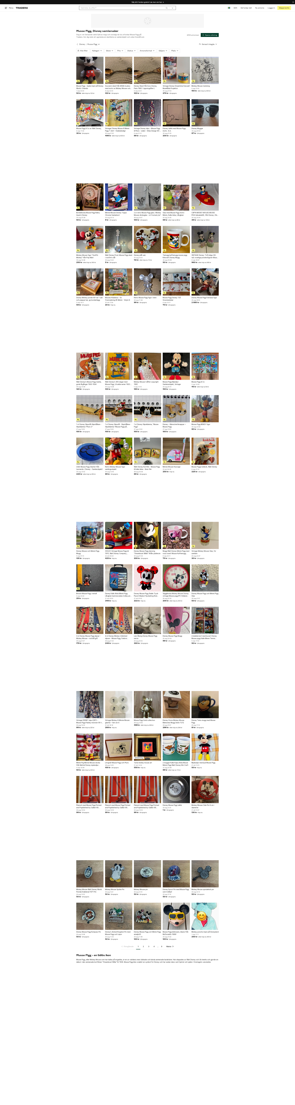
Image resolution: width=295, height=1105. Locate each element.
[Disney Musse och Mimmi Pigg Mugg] (89, 535)
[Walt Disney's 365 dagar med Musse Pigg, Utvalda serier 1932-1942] (118, 366)
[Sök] (166, 8)
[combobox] (124, 8)
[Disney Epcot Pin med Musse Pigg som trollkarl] (176, 873)
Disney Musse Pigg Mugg (172, 636)
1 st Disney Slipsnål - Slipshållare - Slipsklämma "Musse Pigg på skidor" (118, 425)
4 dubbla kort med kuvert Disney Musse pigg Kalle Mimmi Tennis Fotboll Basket (204, 637)
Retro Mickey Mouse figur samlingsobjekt (115, 468)
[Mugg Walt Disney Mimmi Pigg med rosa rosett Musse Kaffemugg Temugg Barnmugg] (176, 535)
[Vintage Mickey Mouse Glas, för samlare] (205, 535)
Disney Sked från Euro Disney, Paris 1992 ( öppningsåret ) (145, 87)
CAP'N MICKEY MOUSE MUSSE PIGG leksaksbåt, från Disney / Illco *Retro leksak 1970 (205, 214)
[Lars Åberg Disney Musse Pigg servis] (147, 620)
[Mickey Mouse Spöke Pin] (118, 873)
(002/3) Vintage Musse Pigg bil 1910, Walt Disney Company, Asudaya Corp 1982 (117, 552)
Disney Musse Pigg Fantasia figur (204, 298)
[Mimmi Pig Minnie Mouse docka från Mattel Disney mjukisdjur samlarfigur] (89, 747)
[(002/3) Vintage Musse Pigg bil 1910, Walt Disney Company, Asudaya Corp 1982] (118, 535)
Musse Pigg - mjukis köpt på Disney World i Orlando (89, 87)
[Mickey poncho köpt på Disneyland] (205, 916)
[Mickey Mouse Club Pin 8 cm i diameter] (205, 789)
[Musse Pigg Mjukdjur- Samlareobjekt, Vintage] (176, 366)
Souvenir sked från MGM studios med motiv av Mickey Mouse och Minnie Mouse (117, 87)
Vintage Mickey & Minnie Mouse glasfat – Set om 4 (117, 721)
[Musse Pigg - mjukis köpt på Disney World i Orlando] (89, 70)
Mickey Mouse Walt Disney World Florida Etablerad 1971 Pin (89, 890)
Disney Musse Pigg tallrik (172, 805)
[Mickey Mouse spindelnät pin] (205, 873)
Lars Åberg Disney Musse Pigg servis (145, 637)
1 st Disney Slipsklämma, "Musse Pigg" (146, 425)
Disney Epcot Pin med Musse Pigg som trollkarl (176, 890)
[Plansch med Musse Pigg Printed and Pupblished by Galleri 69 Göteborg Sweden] (89, 789)
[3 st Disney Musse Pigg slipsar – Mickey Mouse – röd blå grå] (89, 620)
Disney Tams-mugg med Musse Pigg (203, 721)
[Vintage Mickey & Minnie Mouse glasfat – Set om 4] (118, 704)
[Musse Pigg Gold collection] (147, 704)
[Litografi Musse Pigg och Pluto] (118, 747)
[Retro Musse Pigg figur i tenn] (147, 282)
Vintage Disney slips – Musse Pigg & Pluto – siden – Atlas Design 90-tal (147, 129)
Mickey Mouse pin (141, 889)
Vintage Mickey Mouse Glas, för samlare (204, 552)
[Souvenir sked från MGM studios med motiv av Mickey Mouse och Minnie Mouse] (118, 70)
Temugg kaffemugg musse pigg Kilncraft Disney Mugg (175, 256)
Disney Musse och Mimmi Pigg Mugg (87, 552)
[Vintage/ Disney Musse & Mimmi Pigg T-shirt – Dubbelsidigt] (118, 112)
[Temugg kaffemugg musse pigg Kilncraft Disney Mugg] (176, 239)
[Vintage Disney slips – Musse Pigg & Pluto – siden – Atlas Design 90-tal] (147, 112)
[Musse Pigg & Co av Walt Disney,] (89, 112)
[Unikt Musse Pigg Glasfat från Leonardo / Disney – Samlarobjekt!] (89, 451)
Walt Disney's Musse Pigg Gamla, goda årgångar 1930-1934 (88, 383)
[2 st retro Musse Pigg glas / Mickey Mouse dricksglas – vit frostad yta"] (147, 197)
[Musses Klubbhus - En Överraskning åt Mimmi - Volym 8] (118, 282)
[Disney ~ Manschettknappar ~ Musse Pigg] (176, 408)
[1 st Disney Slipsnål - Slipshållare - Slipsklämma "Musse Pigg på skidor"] (118, 408)
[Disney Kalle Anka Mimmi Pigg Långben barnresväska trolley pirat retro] (118, 577)
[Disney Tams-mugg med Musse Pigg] (205, 704)
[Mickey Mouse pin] (147, 873)
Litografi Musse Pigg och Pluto (117, 763)
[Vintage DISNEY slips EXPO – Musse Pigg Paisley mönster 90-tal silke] (89, 704)
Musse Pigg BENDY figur (201, 424)
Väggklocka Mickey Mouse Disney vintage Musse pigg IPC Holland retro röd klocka (176, 594)
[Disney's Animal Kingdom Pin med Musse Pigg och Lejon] (118, 916)
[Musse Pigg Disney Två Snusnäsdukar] (176, 282)
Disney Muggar (197, 128)
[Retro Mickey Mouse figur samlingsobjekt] (118, 451)
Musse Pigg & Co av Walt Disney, (89, 128)
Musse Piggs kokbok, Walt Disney (204, 467)
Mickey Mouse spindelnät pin (203, 889)
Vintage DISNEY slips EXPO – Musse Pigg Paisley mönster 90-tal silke (89, 721)
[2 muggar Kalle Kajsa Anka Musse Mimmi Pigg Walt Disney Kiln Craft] (176, 747)
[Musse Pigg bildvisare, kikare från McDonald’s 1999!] (176, 916)
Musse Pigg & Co (198, 382)
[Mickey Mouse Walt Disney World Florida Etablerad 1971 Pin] (89, 873)
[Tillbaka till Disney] (77, 44)
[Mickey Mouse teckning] (205, 70)
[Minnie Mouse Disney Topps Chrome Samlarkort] (118, 197)
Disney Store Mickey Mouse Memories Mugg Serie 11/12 (173, 721)
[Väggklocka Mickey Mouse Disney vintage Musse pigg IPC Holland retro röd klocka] (176, 577)
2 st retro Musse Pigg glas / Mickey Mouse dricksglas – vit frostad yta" (147, 214)
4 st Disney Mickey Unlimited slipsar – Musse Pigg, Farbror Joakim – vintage (116, 637)
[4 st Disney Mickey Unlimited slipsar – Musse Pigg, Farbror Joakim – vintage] (118, 620)
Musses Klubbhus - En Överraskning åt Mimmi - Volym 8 (117, 299)
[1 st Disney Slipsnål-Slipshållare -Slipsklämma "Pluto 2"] (89, 408)
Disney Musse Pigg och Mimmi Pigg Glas (205, 594)
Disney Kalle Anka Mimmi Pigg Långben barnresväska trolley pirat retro (118, 594)
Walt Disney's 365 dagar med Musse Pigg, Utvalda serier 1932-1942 (118, 383)
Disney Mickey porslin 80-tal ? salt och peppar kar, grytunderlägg (89, 299)
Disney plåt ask (140, 255)
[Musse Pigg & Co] (205, 366)
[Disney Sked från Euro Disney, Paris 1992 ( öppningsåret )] (147, 70)
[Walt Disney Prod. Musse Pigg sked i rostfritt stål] (118, 239)
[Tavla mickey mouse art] (147, 747)
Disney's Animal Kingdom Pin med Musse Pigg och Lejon (117, 933)
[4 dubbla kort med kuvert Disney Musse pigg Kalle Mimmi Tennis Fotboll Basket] (205, 620)
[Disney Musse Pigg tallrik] (176, 789)
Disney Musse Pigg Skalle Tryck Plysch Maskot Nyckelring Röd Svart (146, 594)
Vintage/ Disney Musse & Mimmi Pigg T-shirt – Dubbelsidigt (117, 129)
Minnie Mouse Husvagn (171, 467)
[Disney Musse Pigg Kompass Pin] (89, 916)
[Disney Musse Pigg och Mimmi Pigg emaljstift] (147, 916)
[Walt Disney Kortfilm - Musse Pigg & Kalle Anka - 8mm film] (147, 451)
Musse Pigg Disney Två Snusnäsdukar (172, 299)
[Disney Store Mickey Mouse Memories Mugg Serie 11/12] (176, 704)
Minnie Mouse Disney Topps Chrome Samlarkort (116, 214)
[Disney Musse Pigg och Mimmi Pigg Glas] (205, 577)
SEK (235, 8)
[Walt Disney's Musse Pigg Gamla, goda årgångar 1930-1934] (89, 366)
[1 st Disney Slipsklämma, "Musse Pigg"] (147, 408)
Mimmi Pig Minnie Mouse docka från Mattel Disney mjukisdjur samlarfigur (88, 764)
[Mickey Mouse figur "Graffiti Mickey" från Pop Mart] (89, 239)
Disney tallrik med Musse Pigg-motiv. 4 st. (174, 129)
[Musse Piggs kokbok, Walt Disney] (205, 451)
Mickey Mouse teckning (201, 86)
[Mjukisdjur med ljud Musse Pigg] (205, 747)
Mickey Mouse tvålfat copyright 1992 (146, 383)
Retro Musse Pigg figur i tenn (145, 298)
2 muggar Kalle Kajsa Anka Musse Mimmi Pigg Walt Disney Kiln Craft (175, 764)
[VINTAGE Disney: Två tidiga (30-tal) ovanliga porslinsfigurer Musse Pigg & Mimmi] (205, 239)
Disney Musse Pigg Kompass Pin (88, 932)
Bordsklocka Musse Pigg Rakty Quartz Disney (88, 214)
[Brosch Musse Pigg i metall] (89, 577)
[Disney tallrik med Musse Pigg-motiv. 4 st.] (176, 112)
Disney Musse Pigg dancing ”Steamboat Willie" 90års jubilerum (147, 552)
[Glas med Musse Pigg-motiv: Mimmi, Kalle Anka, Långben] (176, 197)
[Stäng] (293, 2)
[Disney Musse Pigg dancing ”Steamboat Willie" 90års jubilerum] (147, 535)
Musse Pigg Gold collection (144, 720)
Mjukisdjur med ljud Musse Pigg (203, 763)
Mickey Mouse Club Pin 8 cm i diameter (203, 806)
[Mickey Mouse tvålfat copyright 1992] (147, 366)
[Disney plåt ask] (147, 239)
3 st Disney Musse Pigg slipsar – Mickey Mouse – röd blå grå (88, 637)
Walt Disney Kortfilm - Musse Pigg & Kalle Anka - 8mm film (147, 468)
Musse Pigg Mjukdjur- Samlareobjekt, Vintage (172, 383)
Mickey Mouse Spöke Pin (114, 889)
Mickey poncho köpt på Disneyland (205, 932)
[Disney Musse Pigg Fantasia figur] (205, 282)
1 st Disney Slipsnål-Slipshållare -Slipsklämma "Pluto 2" (88, 425)
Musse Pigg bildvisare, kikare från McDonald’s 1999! (175, 933)
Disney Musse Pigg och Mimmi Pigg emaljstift (147, 933)
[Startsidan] (22, 8)
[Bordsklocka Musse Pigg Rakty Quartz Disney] (89, 197)
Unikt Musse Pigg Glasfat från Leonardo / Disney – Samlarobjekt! (89, 468)
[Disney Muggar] (205, 112)
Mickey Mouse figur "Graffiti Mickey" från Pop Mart (87, 256)
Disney (82, 44)
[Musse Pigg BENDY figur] (205, 408)
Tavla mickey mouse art (143, 763)
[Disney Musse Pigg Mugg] (176, 620)
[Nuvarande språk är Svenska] (229, 8)
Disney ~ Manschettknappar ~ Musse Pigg (174, 425)
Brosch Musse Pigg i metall (86, 593)
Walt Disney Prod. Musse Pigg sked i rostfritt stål (118, 256)
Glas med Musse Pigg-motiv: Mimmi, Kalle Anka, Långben (174, 214)
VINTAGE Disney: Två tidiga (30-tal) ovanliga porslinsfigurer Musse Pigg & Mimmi (205, 256)
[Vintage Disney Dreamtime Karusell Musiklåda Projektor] (176, 70)
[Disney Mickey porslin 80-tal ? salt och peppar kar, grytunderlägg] (89, 282)
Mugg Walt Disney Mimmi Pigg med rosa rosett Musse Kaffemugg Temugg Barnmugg (176, 552)
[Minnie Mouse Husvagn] (176, 451)
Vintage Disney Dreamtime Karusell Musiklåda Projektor (176, 87)
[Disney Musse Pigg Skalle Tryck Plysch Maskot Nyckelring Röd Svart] (147, 577)
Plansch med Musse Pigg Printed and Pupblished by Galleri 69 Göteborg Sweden (88, 806)
